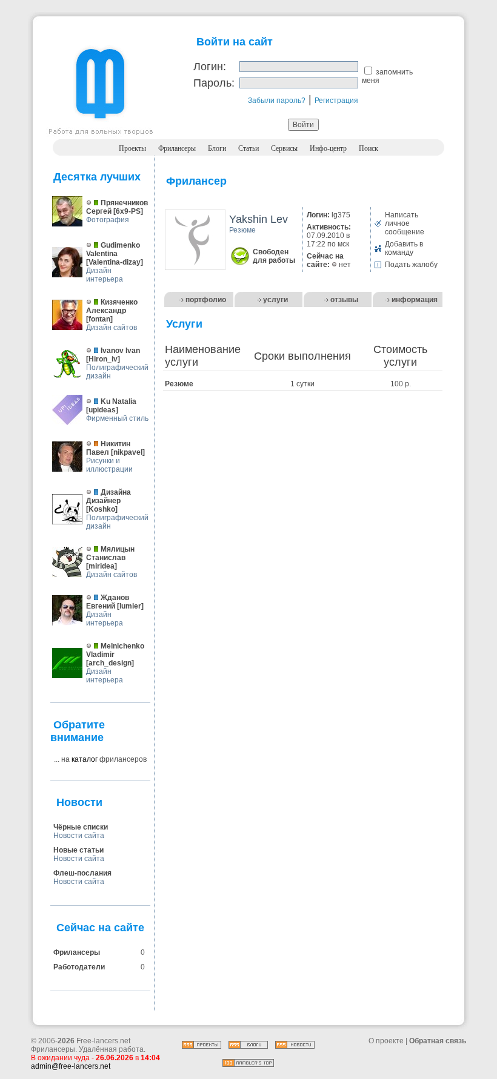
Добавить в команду (404, 248)
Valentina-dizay (114, 262)
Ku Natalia (118, 401)
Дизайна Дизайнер (108, 496)
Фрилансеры (177, 148)
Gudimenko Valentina (113, 249)
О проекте (386, 1041)
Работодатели (79, 967)
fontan (99, 319)
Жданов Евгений (107, 601)
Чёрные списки (80, 827)
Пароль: (214, 83)
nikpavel (127, 452)
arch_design (110, 663)
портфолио (205, 299)
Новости (79, 802)
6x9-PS (128, 211)
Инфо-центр (328, 148)
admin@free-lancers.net (70, 1066)
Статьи (248, 148)
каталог (85, 759)
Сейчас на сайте (100, 928)
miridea (101, 566)
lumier (130, 606)
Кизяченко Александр (112, 306)
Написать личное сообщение (404, 223)
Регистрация (336, 100)
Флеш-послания (82, 873)
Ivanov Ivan (120, 350)
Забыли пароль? (276, 100)
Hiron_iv (103, 359)
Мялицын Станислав (110, 553)
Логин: (209, 67)
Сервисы (284, 148)
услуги (275, 299)
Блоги (217, 148)
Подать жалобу (411, 264)
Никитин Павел (108, 448)
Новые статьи (78, 850)
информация (415, 299)
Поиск (368, 148)
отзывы (344, 299)
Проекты (132, 148)
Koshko (101, 509)
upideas (102, 410)
